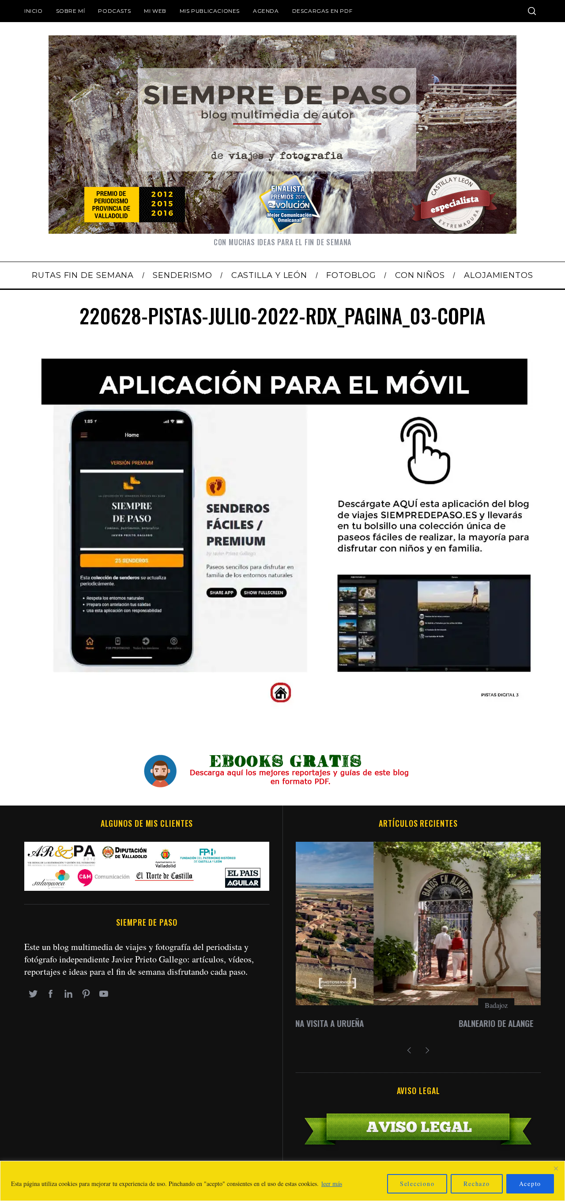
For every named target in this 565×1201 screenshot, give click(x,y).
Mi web (155, 11)
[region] (282, 1181)
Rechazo (476, 1183)
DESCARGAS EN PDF (322, 11)
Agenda (266, 11)
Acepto (530, 1183)
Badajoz (418, 1005)
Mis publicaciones (210, 11)
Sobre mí (70, 11)
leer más (331, 1183)
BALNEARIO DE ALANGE (418, 1023)
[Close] (555, 1168)
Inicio (33, 11)
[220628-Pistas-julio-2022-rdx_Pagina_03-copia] (282, 706)
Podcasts (114, 11)
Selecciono (417, 1183)
